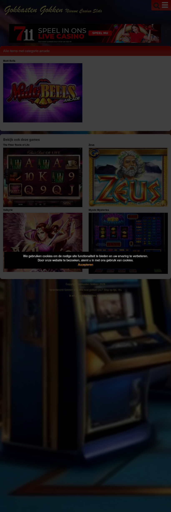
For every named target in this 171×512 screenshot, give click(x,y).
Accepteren (85, 264)
